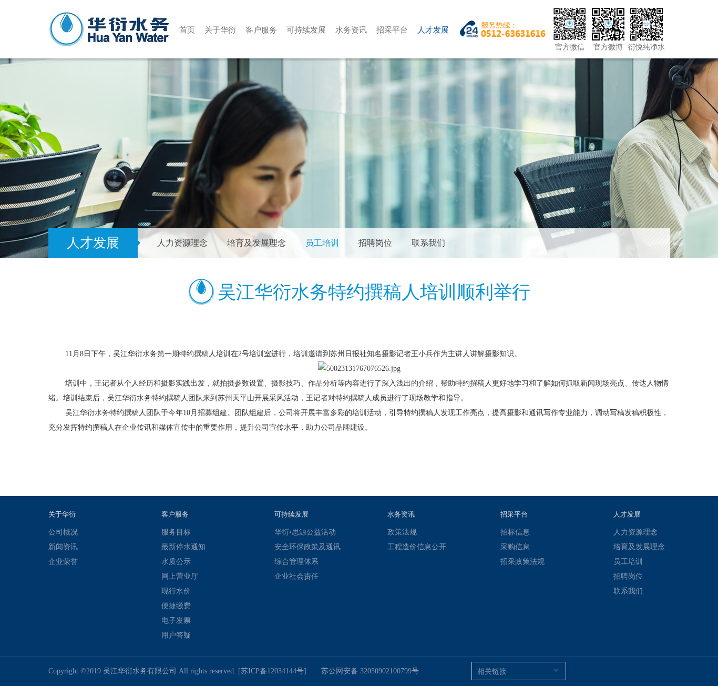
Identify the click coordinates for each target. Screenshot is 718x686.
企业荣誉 (63, 562)
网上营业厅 (179, 576)
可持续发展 (306, 30)
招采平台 (392, 30)
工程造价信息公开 (416, 547)
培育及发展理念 (256, 242)
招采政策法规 (522, 562)
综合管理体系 (296, 562)
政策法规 (402, 532)
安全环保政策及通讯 (307, 547)
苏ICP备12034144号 (272, 671)
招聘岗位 (375, 242)
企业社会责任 (296, 576)
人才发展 (433, 30)
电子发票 (176, 620)
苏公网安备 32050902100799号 (370, 671)
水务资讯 (351, 30)
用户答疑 (176, 635)
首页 (187, 30)
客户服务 (261, 30)
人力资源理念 (182, 242)
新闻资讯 (63, 547)
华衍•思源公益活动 (305, 532)
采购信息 (515, 547)
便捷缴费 (176, 606)
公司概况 (63, 532)
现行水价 (176, 591)
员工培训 (322, 242)
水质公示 (176, 562)
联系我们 (428, 242)
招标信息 (515, 532)
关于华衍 (220, 30)
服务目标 (176, 532)
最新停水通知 (183, 547)
